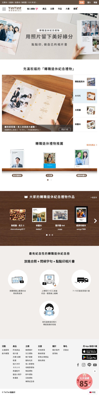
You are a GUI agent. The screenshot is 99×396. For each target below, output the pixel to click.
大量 (68, 9)
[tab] (44, 9)
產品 (44, 9)
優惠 (75, 9)
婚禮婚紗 (28, 350)
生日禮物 (28, 353)
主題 (52, 9)
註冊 (81, 2)
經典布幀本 (81, 225)
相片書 (15, 353)
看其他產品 (91, 145)
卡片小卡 (16, 367)
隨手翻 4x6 (60, 225)
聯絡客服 (41, 353)
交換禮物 (28, 378)
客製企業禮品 (43, 357)
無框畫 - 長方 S (17, 225)
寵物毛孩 (28, 360)
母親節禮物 (29, 367)
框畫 (14, 360)
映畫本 (39, 225)
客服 (95, 2)
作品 (60, 9)
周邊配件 (16, 371)
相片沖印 (16, 364)
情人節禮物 (29, 364)
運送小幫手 (17, 374)
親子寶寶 (28, 357)
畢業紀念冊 (29, 381)
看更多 (94, 197)
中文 (93, 392)
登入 (89, 2)
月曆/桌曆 (17, 357)
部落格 (55, 353)
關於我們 (55, 350)
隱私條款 (41, 360)
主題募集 (5, 350)
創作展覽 (5, 353)
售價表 (15, 378)
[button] (17, 215)
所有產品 (16, 350)
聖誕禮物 (28, 371)
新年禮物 (28, 374)
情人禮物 (31, 9)
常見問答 (41, 350)
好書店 (66, 350)
